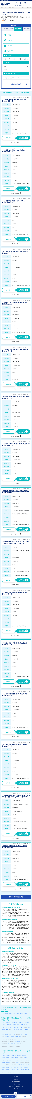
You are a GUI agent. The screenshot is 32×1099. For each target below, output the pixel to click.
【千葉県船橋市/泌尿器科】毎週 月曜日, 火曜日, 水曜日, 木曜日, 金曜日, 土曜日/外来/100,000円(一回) (15, 543)
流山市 (17, 1029)
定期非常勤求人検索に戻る (16, 897)
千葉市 (3, 1022)
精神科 (15, 1067)
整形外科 (3, 1062)
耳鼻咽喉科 (26, 1067)
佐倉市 (22, 1027)
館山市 (25, 1024)
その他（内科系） (10, 1060)
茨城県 (3, 1013)
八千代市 (21, 1029)
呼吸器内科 (14, 1055)
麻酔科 (7, 1067)
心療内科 (25, 1057)
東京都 (21, 1013)
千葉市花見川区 (14, 1022)
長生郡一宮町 (17, 1041)
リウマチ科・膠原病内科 (24, 1069)
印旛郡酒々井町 (18, 1036)
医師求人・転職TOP (4, 7)
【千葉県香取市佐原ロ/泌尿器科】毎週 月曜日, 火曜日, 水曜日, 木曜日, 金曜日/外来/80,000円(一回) (16, 797)
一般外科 (16, 1060)
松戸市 (7, 1027)
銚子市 (14, 1024)
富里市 (14, 1034)
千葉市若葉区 (27, 1022)
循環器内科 (19, 1055)
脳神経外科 (8, 1062)
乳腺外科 (17, 1062)
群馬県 (10, 1013)
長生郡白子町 (10, 1043)
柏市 (7, 1029)
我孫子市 (26, 1029)
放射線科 (3, 1067)
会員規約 (16, 1079)
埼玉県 (14, 1013)
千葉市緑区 (4, 1024)
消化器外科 (21, 1060)
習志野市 (3, 1029)
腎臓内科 (3, 1057)
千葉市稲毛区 (20, 1022)
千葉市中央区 (7, 1022)
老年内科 (16, 1057)
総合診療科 (4, 1060)
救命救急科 (25, 1064)
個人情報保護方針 (16, 1081)
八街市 (3, 1034)
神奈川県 (25, 1013)
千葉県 (17, 1013)
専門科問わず (21, 1072)
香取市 (25, 1034)
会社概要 (16, 1077)
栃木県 (6, 1013)
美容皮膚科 (7, 1069)
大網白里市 (12, 1036)
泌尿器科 (20, 1064)
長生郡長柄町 (16, 1043)
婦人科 (21, 1067)
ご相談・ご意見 (16, 1084)
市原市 (14, 1029)
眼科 (29, 1064)
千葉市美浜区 (9, 1024)
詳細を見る (8, 137)
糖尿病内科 (24, 1055)
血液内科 (8, 1057)
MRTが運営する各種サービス (16, 1086)
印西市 (6, 1034)
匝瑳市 (22, 1034)
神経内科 (12, 1057)
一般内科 (3, 1055)
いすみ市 (7, 1036)
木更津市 (3, 1027)
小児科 (11, 1067)
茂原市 (15, 1027)
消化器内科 (8, 1055)
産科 (18, 1067)
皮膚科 (3, 1069)
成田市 (18, 1027)
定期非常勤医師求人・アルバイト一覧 (15, 7)
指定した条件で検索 (16, 84)
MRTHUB (16, 1088)
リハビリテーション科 (15, 1069)
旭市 (29, 1027)
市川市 (18, 1024)
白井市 (10, 1034)
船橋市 (21, 1024)
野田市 (11, 1027)
